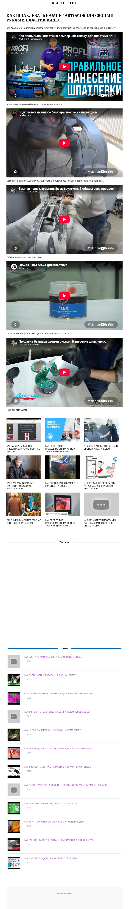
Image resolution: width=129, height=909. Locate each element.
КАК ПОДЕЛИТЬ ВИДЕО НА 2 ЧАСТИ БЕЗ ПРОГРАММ (51, 858)
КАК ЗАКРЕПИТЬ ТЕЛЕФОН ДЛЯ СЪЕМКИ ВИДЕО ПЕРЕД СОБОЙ (57, 711)
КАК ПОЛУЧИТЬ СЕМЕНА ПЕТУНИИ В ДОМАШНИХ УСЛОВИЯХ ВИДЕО (59, 693)
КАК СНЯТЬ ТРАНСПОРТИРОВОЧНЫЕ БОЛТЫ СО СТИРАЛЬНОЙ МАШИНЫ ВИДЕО (65, 784)
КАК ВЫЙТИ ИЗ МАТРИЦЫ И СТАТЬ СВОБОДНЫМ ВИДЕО (53, 656)
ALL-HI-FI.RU (64, 3)
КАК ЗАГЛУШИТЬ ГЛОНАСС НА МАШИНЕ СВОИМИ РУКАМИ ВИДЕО (57, 766)
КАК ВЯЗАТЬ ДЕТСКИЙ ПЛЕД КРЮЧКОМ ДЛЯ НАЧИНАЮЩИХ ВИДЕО (58, 748)
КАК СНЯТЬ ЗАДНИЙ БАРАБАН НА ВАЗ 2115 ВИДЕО (50, 675)
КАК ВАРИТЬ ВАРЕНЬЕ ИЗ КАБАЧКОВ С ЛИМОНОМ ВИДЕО (54, 821)
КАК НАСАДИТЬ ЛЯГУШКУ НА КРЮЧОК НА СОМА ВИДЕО (52, 730)
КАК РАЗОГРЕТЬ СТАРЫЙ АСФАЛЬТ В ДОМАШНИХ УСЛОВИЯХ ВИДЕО (59, 839)
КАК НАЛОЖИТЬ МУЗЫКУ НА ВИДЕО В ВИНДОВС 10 (50, 803)
